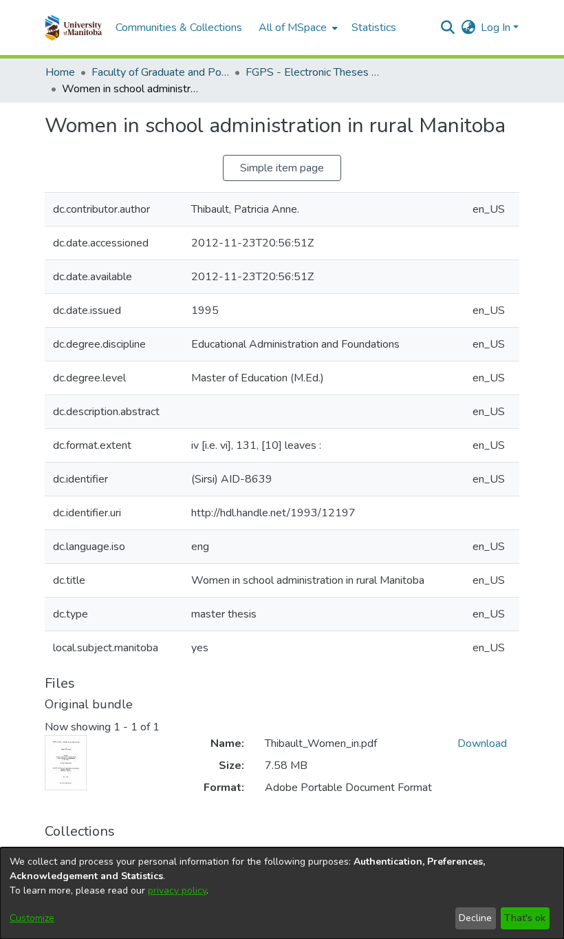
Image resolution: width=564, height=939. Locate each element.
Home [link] (60, 72)
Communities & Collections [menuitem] (179, 27)
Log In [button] (497, 27)
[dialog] (282, 893)
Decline (475, 918)
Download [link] (482, 743)
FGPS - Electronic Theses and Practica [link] (314, 72)
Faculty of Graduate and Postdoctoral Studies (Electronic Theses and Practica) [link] (160, 72)
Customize (32, 918)
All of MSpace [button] (293, 27)
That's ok (524, 918)
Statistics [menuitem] (373, 27)
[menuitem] (297, 27)
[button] (73, 27)
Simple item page (282, 168)
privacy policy (177, 890)
